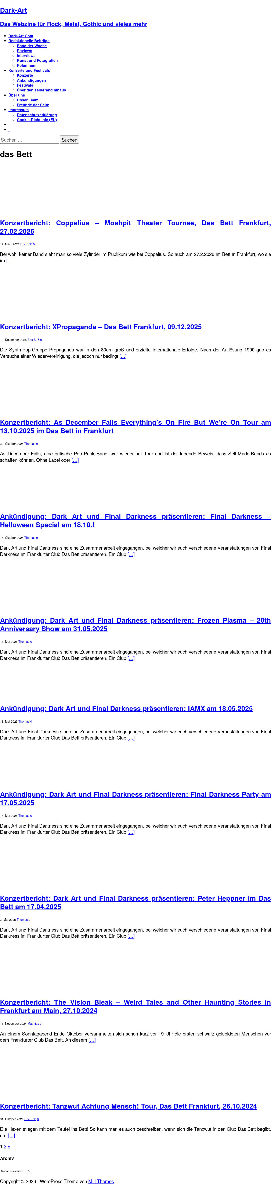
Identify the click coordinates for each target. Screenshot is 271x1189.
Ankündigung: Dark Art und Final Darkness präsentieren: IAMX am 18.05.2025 (126, 708)
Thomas (29, 443)
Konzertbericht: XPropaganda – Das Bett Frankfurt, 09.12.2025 (101, 326)
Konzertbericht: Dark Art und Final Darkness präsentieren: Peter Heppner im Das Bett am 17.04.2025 (135, 902)
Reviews (24, 50)
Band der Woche (32, 45)
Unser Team (28, 99)
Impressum (18, 109)
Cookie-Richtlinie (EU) (37, 119)
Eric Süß (26, 244)
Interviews (26, 55)
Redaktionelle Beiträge (29, 40)
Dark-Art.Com (20, 35)
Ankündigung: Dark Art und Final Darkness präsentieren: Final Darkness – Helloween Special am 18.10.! (135, 520)
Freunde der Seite (33, 104)
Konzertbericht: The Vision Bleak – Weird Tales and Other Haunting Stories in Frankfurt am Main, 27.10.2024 (135, 1006)
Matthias (33, 1023)
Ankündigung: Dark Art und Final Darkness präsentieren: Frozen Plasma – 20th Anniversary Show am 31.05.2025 (135, 624)
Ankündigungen (31, 80)
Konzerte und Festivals (29, 70)
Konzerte (25, 75)
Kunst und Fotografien (37, 60)
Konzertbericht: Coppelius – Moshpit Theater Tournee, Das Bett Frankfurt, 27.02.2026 (135, 227)
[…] (10, 260)
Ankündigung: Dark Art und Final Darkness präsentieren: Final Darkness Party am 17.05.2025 (135, 798)
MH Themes (101, 1181)
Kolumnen (26, 65)
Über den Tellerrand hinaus (41, 90)
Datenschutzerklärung (37, 114)
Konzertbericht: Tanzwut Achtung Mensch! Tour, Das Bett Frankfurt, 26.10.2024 (128, 1106)
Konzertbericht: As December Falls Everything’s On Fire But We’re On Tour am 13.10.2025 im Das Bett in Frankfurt (135, 426)
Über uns (16, 95)
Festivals (25, 85)
